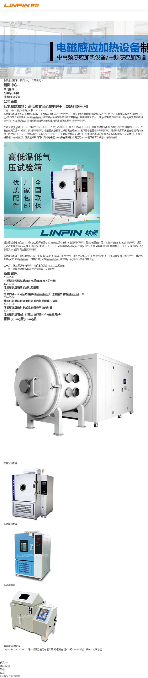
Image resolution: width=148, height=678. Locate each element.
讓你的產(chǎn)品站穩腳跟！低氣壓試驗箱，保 (44, 294)
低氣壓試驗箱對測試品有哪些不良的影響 (34, 269)
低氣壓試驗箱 (11, 114)
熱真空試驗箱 (11, 80)
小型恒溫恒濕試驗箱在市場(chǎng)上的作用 (30, 280)
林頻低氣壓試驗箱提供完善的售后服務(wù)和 (31, 300)
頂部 (2, 673)
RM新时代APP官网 (10, 676)
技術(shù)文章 (12, 96)
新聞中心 (24, 80)
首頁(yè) (4, 662)
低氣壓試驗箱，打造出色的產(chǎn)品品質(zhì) (39, 265)
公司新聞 (36, 80)
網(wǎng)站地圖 (94, 649)
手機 (2, 669)
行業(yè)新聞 (11, 93)
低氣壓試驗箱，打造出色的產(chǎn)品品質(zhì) (33, 314)
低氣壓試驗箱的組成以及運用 (21, 287)
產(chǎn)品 (5, 666)
